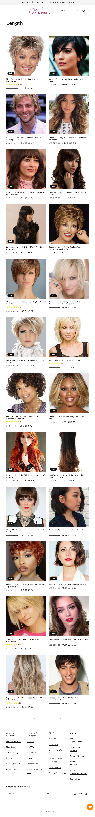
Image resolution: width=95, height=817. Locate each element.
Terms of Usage (77, 756)
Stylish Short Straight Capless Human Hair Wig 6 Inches (25, 531)
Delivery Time (33, 764)
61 (74, 718)
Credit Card (32, 752)
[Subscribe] (48, 793)
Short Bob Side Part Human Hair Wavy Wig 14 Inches (67, 531)
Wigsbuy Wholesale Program (78, 771)
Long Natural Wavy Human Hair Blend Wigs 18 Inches (68, 193)
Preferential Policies (57, 773)
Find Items (10, 747)
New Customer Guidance (55, 760)
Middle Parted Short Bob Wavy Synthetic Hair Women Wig (68, 418)
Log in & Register (13, 741)
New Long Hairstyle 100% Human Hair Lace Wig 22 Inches (26, 476)
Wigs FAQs (53, 744)
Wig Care (53, 739)
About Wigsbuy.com (76, 740)
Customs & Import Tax (35, 770)
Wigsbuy (51, 811)
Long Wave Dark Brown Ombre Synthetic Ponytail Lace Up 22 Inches (66, 476)
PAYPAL (30, 747)
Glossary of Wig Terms (55, 751)
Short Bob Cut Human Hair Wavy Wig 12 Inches (68, 584)
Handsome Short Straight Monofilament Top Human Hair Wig (67, 699)
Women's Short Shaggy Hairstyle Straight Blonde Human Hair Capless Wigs (66, 303)
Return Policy (12, 769)
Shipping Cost (33, 758)
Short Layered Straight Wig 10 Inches (64, 360)
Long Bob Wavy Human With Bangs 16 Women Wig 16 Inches (25, 193)
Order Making (12, 752)
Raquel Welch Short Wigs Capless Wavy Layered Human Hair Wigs (65, 248)
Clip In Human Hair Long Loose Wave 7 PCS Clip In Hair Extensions (26, 699)
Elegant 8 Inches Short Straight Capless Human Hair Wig (26, 303)
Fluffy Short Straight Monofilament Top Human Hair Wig (26, 361)
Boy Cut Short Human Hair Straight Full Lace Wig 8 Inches (67, 80)
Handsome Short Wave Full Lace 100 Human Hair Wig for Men (24, 139)
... (67, 718)
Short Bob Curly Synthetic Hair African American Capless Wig (22, 418)
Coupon (30, 741)
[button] (5, 10)
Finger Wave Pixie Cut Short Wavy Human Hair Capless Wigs (25, 586)
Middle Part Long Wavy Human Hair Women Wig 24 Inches (68, 139)
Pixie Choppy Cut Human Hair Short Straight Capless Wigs (24, 80)
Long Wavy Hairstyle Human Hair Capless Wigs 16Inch (68, 640)
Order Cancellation (14, 764)
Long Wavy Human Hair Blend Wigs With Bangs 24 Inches (25, 248)
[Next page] (81, 718)
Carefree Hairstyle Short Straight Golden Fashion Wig (23, 640)
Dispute (9, 758)
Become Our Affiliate (75, 763)
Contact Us (75, 779)
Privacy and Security (75, 748)
